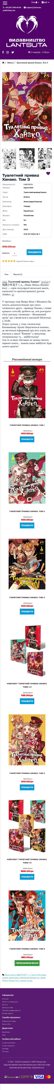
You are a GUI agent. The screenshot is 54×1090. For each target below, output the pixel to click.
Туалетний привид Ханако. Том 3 (32, 63)
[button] (27, 106)
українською (14, 978)
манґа (13, 975)
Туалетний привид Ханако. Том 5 (27, 773)
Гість (33, 2)
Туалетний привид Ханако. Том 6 (27, 949)
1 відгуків (19, 261)
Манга (7, 975)
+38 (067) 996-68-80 (13, 8)
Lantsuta (22, 981)
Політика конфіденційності (11, 1010)
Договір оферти (7, 1013)
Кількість (6, 253)
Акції (3, 1035)
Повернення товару (9, 1021)
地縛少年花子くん (23, 975)
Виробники (6, 1032)
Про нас (5, 1004)
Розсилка (5, 1051)
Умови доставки (7, 1007)
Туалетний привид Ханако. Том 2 (27, 511)
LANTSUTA (28, 184)
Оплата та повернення (10, 1002)
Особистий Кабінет (9, 1043)
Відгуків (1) (17, 274)
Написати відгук (28, 261)
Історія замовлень (8, 1045)
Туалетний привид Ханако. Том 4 (27, 597)
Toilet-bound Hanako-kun (29, 978)
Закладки (5, 1048)
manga (29, 981)
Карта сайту (6, 1024)
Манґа (10, 63)
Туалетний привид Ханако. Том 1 (27, 425)
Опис (6, 274)
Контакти (5, 999)
